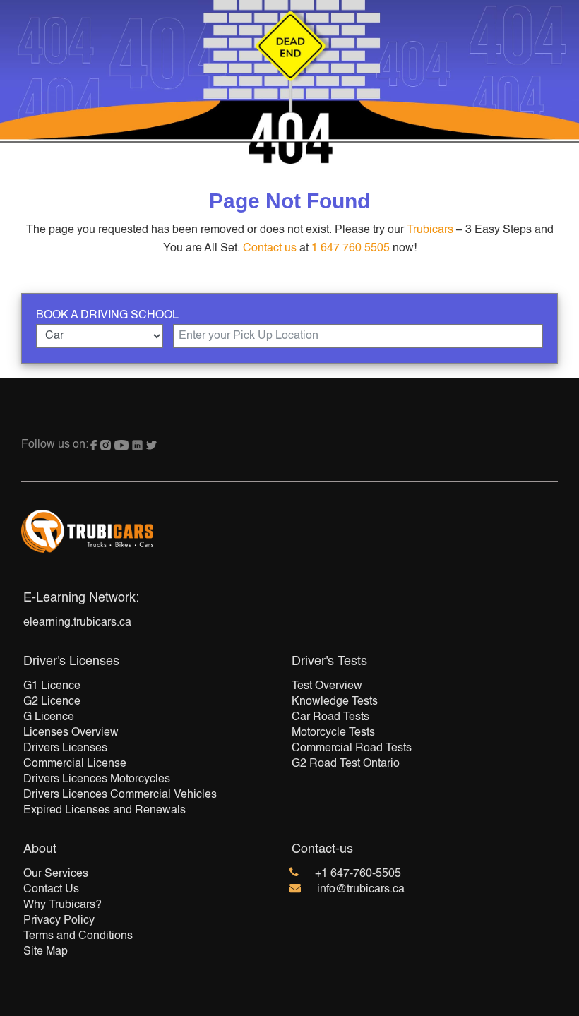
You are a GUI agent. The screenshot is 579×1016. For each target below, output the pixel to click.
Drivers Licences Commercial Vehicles (120, 795)
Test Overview (327, 686)
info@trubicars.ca (361, 889)
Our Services (55, 874)
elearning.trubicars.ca (77, 622)
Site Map (45, 951)
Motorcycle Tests (333, 733)
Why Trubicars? (62, 905)
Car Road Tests (330, 717)
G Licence (48, 717)
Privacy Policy (59, 920)
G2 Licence (51, 701)
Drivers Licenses (65, 748)
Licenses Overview (71, 733)
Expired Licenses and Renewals (104, 810)
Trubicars (430, 230)
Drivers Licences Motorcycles (96, 779)
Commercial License (74, 764)
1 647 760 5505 (350, 248)
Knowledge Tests (335, 701)
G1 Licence (51, 686)
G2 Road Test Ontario (346, 764)
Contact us (270, 248)
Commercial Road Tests (352, 748)
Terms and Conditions (78, 936)
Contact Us (51, 889)
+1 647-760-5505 (358, 874)
